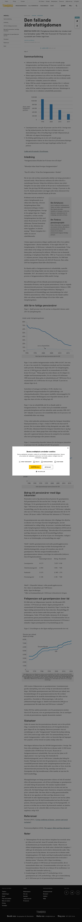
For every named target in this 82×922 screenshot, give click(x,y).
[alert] (41, 461)
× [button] (67, 448)
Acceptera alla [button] (35, 467)
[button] (41, 471)
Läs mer (44, 457)
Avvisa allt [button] (48, 467)
